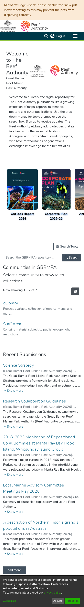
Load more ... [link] (15, 570)
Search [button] (73, 257)
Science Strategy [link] (18, 365)
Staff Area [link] (12, 324)
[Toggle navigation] (75, 36)
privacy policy (52, 593)
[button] (46, 36)
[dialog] (42, 591)
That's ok (72, 601)
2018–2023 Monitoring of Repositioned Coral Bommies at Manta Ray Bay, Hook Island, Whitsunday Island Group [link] (39, 443)
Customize (9, 601)
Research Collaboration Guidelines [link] (34, 401)
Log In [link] (60, 36)
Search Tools (68, 246)
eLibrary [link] (10, 303)
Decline (58, 601)
